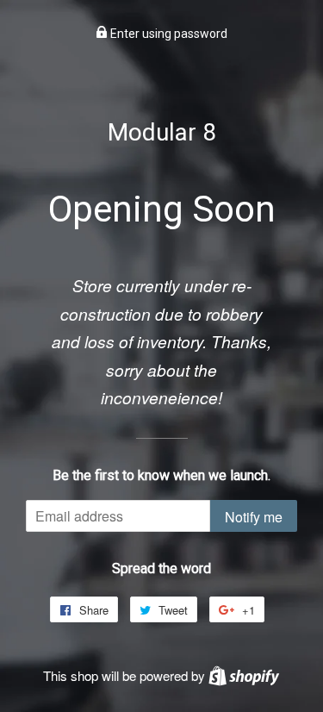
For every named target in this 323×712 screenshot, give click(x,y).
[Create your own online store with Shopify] (243, 675)
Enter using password (167, 34)
